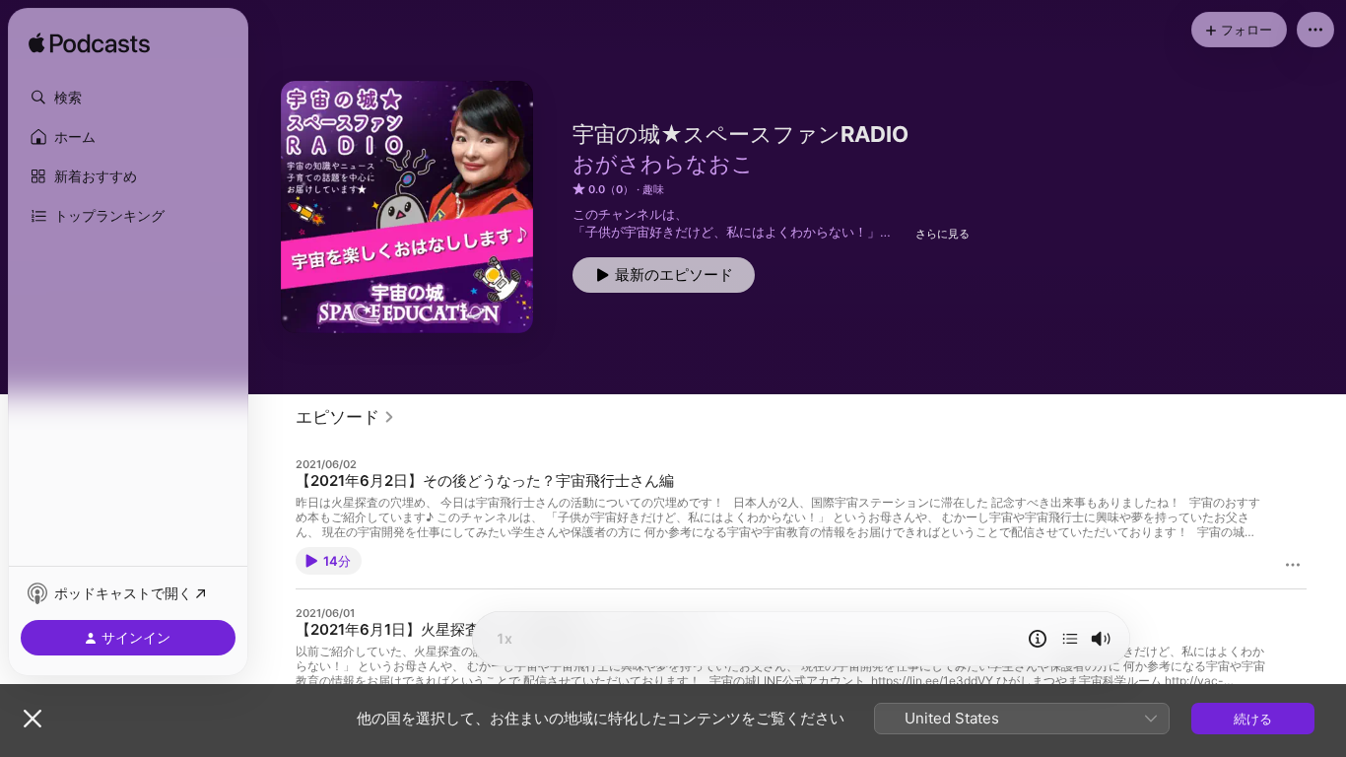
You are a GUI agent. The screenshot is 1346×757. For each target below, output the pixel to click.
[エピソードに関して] (1037, 639)
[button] (128, 97)
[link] (345, 417)
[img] (89, 44)
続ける (1253, 718)
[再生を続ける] (1070, 639)
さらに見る (942, 234)
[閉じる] (32, 718)
